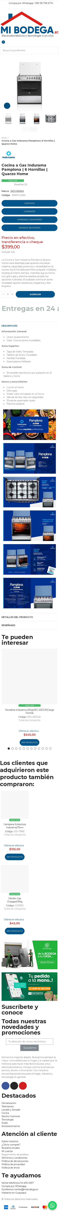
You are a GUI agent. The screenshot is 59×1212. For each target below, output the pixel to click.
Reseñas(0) (8, 625)
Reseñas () (20, 184)
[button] (5, 83)
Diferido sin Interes (29, 227)
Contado (29, 203)
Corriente (29, 211)
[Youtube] (23, 1086)
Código (6, 195)
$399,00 (11, 247)
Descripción (9, 325)
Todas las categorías (29, 720)
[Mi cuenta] (1, 39)
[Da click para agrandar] (7, 106)
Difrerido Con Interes (29, 219)
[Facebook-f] (5, 1086)
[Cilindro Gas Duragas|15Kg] (15, 879)
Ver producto (29, 742)
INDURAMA (17, 191)
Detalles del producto (17, 617)
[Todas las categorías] (1, 8)
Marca (5, 191)
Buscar (55, 50)
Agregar (35, 294)
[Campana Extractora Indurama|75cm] (15, 805)
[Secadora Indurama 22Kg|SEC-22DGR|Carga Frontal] (29, 676)
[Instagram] (14, 1086)
